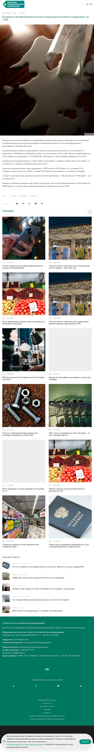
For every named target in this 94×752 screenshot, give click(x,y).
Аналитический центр (47, 700)
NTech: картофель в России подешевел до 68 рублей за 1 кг (23, 490)
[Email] (23, 203)
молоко (14, 195)
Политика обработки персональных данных (47, 719)
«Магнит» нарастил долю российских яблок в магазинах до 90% (67, 490)
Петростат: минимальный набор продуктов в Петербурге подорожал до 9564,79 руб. (20, 434)
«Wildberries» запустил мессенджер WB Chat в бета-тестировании (38, 578)
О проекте (47, 713)
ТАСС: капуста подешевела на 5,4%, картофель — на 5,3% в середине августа (69, 434)
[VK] (13, 686)
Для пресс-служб (47, 706)
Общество (15, 563)
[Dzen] (58, 686)
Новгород (24, 195)
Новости (15, 586)
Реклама (47, 709)
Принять (85, 742)
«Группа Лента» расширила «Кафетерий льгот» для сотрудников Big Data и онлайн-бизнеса (69, 546)
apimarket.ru (50, 628)
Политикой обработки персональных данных (25, 744)
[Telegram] (80, 686)
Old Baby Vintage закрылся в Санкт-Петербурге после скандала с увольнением (43, 589)
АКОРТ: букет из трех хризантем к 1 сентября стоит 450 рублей (37, 611)
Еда (15, 13)
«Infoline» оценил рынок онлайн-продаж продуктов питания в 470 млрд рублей (22, 267)
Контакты (47, 703)
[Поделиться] (17, 203)
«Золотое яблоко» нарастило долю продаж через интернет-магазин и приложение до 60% (69, 323)
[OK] (36, 686)
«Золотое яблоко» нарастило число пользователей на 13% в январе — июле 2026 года (69, 267)
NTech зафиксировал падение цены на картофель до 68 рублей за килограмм (23, 323)
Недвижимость (17, 597)
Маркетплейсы (17, 575)
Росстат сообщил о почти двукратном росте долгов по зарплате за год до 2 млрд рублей (48, 567)
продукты (34, 195)
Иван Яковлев (7, 13)
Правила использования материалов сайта (47, 716)
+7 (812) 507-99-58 (27, 650)
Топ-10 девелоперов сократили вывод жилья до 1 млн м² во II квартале (40, 600)
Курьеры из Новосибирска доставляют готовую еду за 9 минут (70, 378)
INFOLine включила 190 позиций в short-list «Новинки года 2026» (23, 378)
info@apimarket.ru (18, 653)
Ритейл (14, 608)
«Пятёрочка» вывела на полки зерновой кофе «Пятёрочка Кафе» (20, 546)
